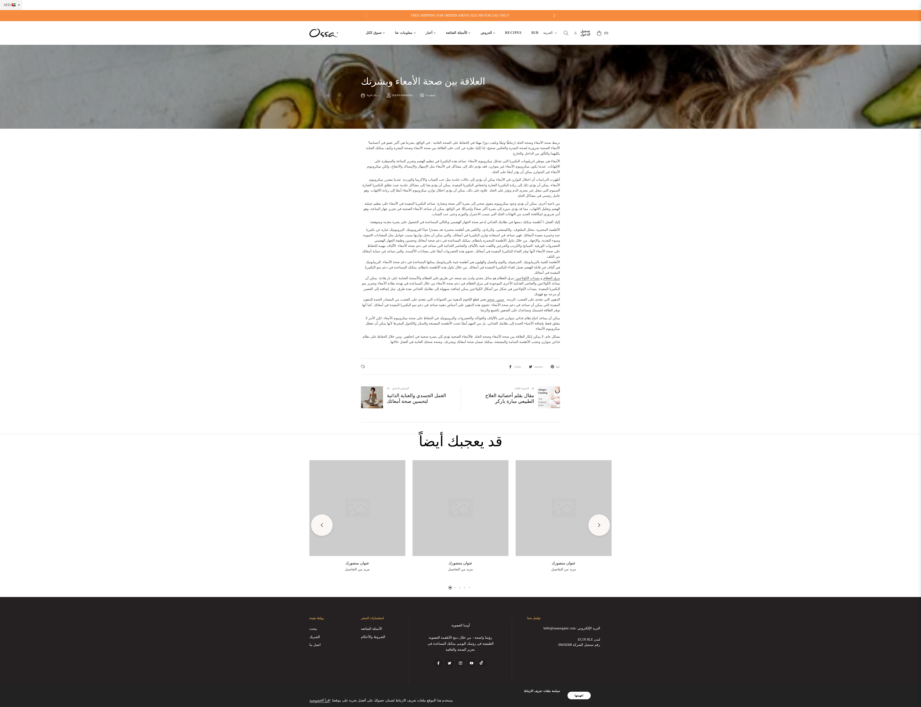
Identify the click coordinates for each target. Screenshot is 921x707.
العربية (548, 33)
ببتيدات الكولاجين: (527, 278)
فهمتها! (579, 695)
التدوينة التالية (522, 388)
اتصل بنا (315, 645)
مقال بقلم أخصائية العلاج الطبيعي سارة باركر (509, 398)
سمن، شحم (495, 299)
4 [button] (464, 587)
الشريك (314, 637)
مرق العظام (551, 278)
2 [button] (455, 587)
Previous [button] (322, 525)
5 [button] (469, 587)
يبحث (313, 629)
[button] (554, 15)
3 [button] (459, 587)
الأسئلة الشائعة (371, 629)
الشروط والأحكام (373, 637)
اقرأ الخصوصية (319, 700)
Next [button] (599, 525)
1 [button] (450, 587)
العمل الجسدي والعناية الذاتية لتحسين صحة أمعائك (416, 398)
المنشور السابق (400, 388)
